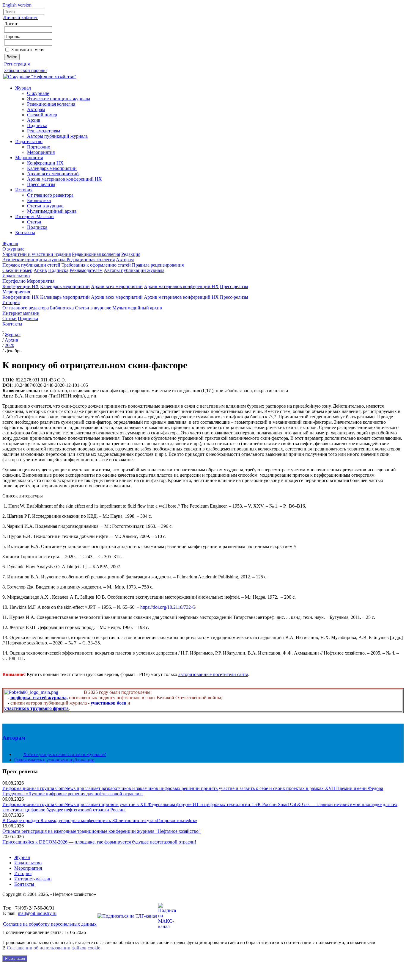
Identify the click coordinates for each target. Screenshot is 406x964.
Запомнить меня (27, 49)
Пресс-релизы (41, 184)
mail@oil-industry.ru (37, 913)
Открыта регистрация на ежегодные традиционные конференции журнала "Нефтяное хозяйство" (101, 831)
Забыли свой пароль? (25, 70)
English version (17, 4)
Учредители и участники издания (36, 254)
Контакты (25, 232)
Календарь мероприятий (52, 168)
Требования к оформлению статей (96, 264)
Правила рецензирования (158, 264)
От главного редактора (50, 195)
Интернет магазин (21, 313)
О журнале (38, 93)
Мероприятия (41, 152)
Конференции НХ (45, 162)
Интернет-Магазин (34, 216)
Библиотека (39, 200)
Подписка (37, 125)
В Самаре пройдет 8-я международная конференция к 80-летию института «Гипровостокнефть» (99, 820)
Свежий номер (42, 114)
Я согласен (15, 958)
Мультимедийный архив (52, 211)
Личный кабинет (20, 17)
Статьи (34, 221)
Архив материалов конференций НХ (64, 178)
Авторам (36, 109)
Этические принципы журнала (58, 98)
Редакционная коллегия (51, 104)
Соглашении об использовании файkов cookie (53, 947)
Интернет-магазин (33, 878)
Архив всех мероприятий (53, 173)
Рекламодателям (43, 130)
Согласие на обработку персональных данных (50, 924)
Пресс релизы (20, 771)
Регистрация (17, 63)
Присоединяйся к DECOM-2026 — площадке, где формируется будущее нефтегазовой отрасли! (99, 841)
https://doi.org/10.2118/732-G (168, 607)
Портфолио (38, 146)
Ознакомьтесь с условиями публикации (54, 759)
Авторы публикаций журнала (57, 136)
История (23, 189)
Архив (33, 120)
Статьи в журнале (45, 205)
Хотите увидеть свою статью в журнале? (64, 754)
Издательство (29, 141)
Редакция (130, 254)
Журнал (23, 87)
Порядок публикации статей (31, 264)
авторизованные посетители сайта (213, 674)
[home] (3, 329)
